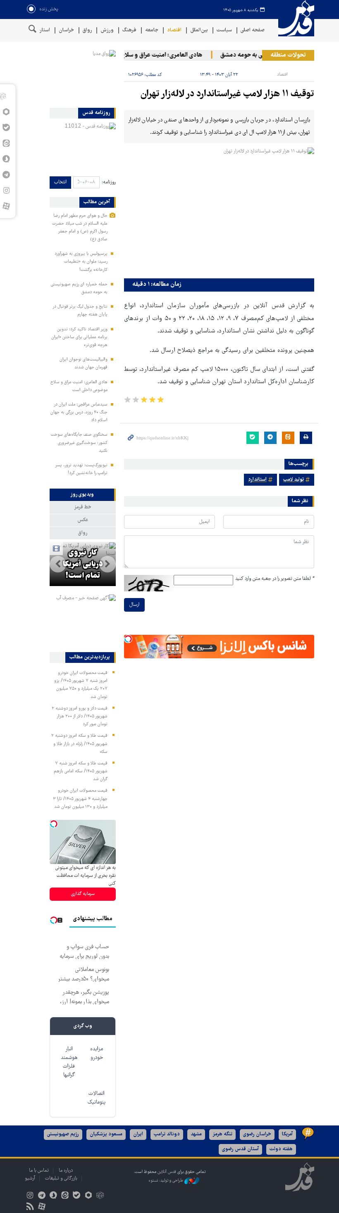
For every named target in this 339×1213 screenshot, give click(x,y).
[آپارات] (6, 206)
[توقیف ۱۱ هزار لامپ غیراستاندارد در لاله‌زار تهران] (219, 210)
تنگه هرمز (222, 1134)
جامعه (151, 30)
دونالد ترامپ (167, 1134)
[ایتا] (65, 1196)
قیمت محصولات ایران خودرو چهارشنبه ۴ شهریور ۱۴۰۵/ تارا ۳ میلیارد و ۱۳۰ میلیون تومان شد (80, 799)
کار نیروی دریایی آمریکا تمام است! (83, 564)
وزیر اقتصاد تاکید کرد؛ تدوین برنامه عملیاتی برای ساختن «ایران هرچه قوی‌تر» (79, 337)
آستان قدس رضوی (240, 1149)
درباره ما (66, 1170)
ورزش (107, 30)
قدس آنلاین (293, 18)
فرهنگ (129, 30)
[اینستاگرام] (30, 1196)
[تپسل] (128, 639)
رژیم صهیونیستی (63, 1134)
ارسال (134, 604)
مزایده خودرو (96, 1053)
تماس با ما (39, 1170)
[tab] (83, 495)
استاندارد (257, 479)
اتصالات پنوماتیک (96, 1098)
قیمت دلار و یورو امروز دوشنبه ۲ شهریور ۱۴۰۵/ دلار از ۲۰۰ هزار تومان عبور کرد (79, 716)
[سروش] (53, 1196)
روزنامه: (109, 182)
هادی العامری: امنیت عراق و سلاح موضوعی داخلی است (142, 55)
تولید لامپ (293, 479)
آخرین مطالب (97, 202)
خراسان (66, 30)
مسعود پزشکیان (106, 1134)
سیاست (224, 30)
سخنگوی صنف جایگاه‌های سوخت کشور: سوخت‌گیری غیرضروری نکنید (79, 443)
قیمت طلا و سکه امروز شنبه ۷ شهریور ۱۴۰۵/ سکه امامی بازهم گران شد (80, 771)
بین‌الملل (199, 30)
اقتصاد (174, 30)
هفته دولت (281, 1149)
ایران (138, 1134)
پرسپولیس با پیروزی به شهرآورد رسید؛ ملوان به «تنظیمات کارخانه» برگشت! (81, 262)
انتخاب (60, 182)
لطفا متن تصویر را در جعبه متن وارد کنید (274, 578)
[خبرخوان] (30, 1207)
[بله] (77, 1196)
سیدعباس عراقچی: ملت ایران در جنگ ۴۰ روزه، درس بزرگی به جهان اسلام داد (78, 412)
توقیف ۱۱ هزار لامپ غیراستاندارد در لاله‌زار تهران (227, 94)
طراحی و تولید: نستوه (166, 1181)
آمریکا (287, 1134)
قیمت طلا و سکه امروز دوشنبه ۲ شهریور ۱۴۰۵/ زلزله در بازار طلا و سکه (79, 744)
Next (58, 564)
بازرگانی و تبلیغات (61, 1178)
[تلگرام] (41, 1196)
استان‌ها (41, 30)
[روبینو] (88, 1196)
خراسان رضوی (257, 1134)
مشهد (196, 1134)
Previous (107, 564)
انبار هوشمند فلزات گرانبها (69, 1062)
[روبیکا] (100, 1196)
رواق (87, 30)
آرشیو (30, 1178)
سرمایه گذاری (83, 893)
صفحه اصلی (253, 30)
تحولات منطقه (288, 55)
